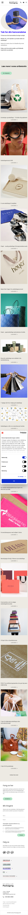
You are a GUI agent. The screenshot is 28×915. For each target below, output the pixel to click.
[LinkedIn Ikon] (12, 852)
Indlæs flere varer (14, 775)
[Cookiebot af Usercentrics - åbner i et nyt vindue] (20, 433)
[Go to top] (23, 887)
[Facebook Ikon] (8, 852)
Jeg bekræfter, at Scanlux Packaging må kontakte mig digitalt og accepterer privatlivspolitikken (14, 828)
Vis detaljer (21, 476)
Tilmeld (21, 835)
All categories (6, 73)
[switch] (24, 462)
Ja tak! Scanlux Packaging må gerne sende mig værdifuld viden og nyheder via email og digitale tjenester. (15, 831)
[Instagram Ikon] (4, 852)
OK (14, 481)
